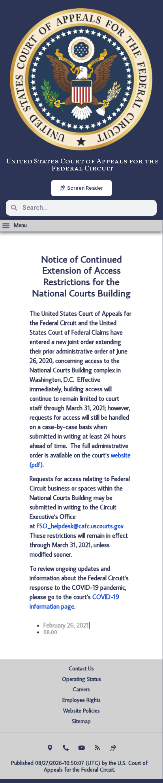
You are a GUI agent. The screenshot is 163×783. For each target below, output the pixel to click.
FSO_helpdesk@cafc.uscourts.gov (80, 526)
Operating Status (81, 679)
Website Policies (81, 710)
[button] (14, 225)
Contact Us (81, 668)
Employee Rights (81, 699)
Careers (81, 689)
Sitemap (81, 721)
